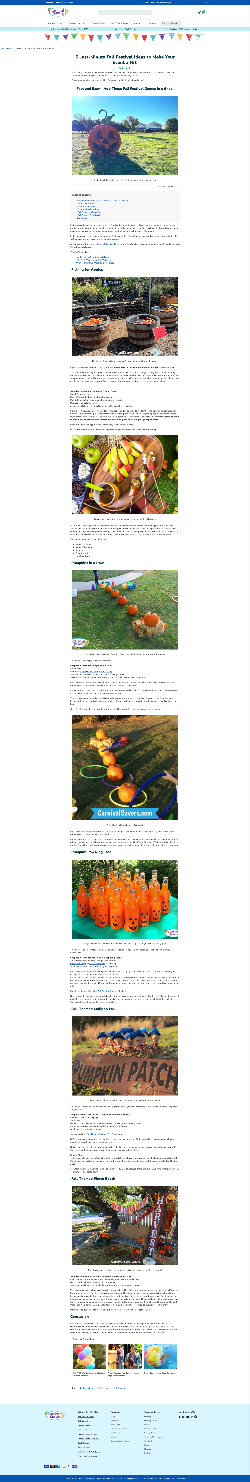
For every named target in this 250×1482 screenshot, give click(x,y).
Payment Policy (150, 1429)
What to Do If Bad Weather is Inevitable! (95, 262)
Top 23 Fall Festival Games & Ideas (92, 257)
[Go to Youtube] (188, 1417)
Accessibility (116, 1425)
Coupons (152, 23)
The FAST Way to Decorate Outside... (93, 259)
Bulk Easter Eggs (84, 1421)
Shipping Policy (150, 1420)
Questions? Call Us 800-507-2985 (59, 2)
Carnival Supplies (77, 23)
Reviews (147, 1453)
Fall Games (119, 1388)
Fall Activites (86, 1388)
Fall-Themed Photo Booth (89, 215)
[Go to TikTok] (192, 1417)
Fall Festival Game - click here (112, 991)
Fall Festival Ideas (110, 244)
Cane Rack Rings (78, 963)
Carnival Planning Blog (120, 1429)
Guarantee (115, 1437)
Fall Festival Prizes (99, 677)
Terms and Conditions (153, 1437)
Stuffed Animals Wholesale (89, 1452)
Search (147, 1445)
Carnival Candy (84, 1425)
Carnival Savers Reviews (120, 1441)
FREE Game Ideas (119, 23)
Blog (113, 1416)
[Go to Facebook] (179, 1417)
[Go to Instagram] (183, 1417)
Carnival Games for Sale (87, 1434)
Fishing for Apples (85, 203)
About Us (115, 1420)
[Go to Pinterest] (195, 1417)
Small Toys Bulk (84, 1447)
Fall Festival (103, 1388)
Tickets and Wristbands (87, 1456)
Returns (147, 1425)
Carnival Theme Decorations (89, 1438)
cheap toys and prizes (89, 701)
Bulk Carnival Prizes (86, 1416)
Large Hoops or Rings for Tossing (96, 671)
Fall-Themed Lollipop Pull (89, 212)
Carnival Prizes (55, 23)
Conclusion (82, 218)
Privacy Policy (149, 1433)
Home (3, 49)
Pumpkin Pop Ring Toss (88, 209)
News (9, 49)
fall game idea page (137, 709)
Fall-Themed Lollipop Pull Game (102, 1134)
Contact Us (115, 1433)
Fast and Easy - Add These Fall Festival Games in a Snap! (102, 200)
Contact (138, 23)
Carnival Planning (170, 23)
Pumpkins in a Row (86, 206)
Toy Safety (148, 1441)
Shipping (147, 1416)
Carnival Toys (98, 23)
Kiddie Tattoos (83, 1443)
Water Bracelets (97, 963)
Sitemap (147, 1449)
